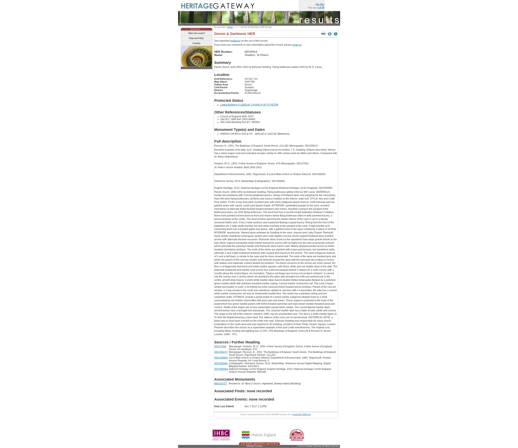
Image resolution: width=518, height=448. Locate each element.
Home (230, 27)
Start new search (196, 33)
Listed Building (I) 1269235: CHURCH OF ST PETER (249, 104)
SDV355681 (221, 363)
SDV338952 (221, 357)
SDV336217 (221, 352)
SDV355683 (221, 369)
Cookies (196, 43)
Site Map (320, 4)
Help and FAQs (196, 38)
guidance (235, 40)
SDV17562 (220, 346)
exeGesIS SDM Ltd (302, 414)
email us (296, 44)
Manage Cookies (254, 446)
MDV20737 (220, 383)
